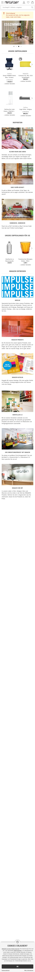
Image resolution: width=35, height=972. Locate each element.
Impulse (17, 300)
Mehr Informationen (28, 970)
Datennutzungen (18, 950)
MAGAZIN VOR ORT (17, 488)
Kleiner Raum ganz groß (17, 152)
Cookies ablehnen (6, 970)
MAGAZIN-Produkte (17, 340)
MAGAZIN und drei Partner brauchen (11, 948)
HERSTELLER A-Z (17, 415)
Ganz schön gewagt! (17, 187)
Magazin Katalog (17, 377)
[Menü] (2, 2)
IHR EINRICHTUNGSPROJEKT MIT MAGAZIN (17, 452)
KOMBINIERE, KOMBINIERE (17, 223)
